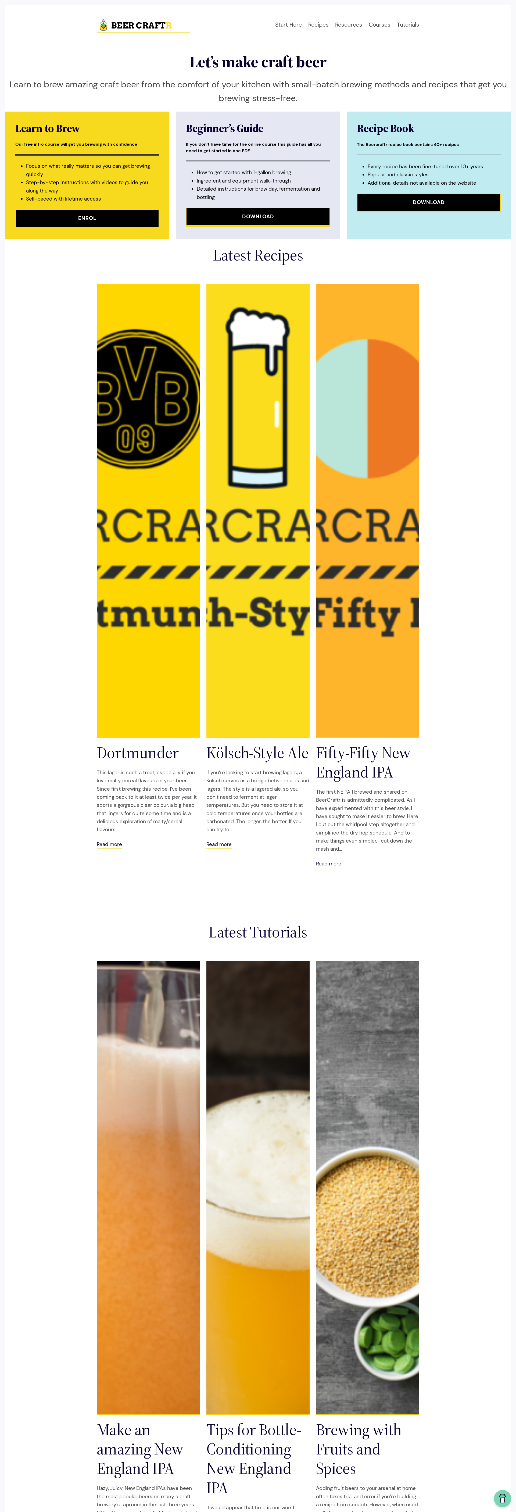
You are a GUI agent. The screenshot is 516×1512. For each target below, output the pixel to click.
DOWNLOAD (258, 216)
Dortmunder (137, 752)
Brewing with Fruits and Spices (359, 1449)
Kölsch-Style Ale (257, 752)
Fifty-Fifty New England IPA (363, 762)
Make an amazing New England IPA (140, 1449)
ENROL (87, 218)
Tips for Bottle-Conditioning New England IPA (253, 1458)
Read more (109, 845)
